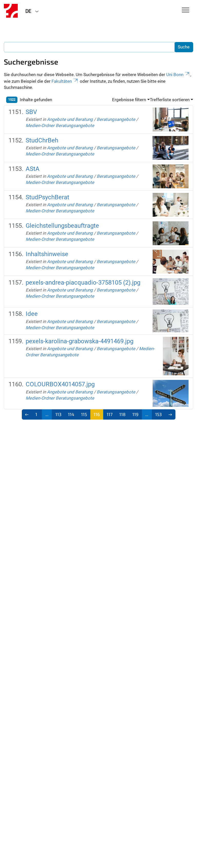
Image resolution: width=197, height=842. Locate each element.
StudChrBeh (42, 140)
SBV (31, 112)
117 (110, 414)
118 (122, 414)
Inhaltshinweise (47, 254)
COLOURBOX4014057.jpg (60, 384)
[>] (170, 414)
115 (84, 414)
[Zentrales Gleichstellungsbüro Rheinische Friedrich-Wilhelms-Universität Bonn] (11, 11)
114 (71, 414)
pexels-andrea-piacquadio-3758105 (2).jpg (83, 282)
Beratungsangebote (116, 119)
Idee (32, 313)
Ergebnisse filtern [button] (129, 99)
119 (135, 414)
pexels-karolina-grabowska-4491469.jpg (79, 341)
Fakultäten (62, 81)
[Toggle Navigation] (185, 10)
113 (58, 414)
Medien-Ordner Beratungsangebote (60, 125)
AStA (33, 168)
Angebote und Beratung (70, 119)
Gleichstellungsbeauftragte (62, 225)
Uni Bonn (174, 74)
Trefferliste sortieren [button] (170, 99)
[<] (27, 414)
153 (158, 414)
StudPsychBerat (47, 197)
